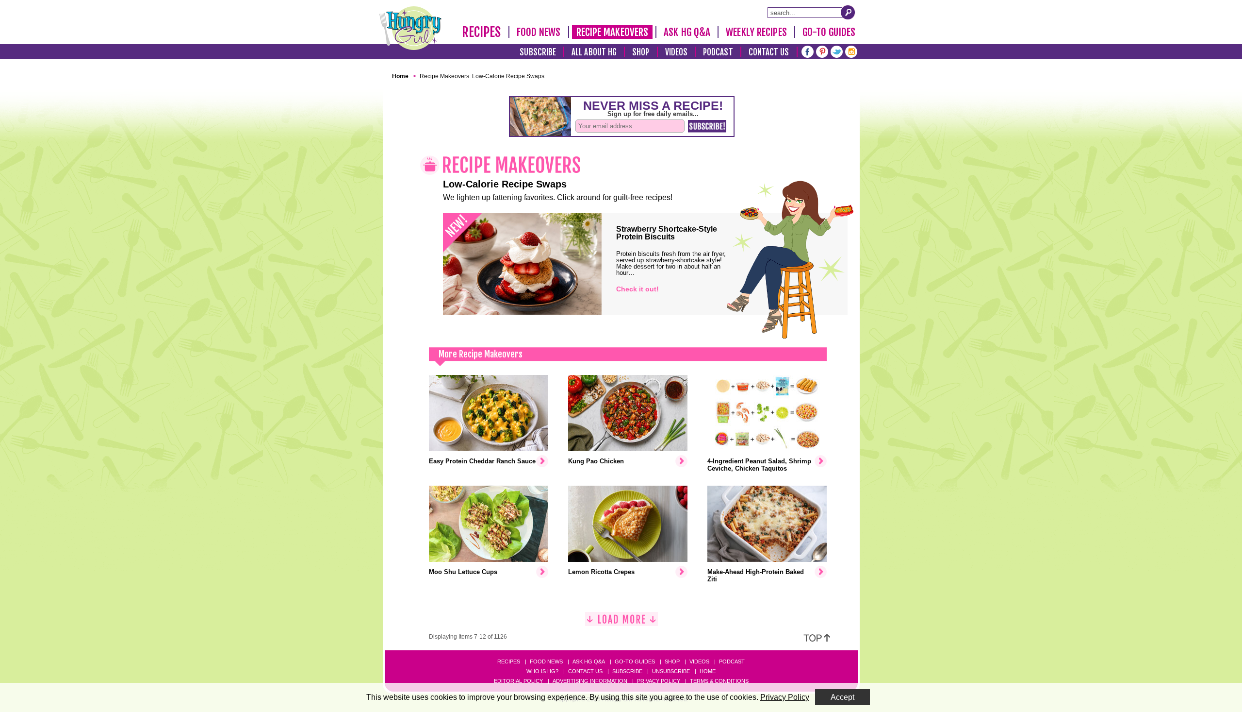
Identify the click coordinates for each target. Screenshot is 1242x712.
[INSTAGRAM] (851, 50)
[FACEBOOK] (807, 50)
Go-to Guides (635, 661)
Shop (640, 52)
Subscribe (538, 52)
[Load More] (621, 623)
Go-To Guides (828, 32)
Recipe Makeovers (612, 32)
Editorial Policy (518, 681)
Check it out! (637, 289)
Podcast (718, 52)
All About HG (594, 52)
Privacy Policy (658, 681)
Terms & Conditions (719, 681)
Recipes (481, 32)
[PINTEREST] (822, 50)
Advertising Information (590, 681)
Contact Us (769, 52)
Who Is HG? (542, 671)
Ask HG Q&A (687, 32)
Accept (842, 697)
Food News (539, 32)
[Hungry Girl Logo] (410, 28)
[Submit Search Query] (848, 12)
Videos (676, 52)
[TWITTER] (837, 50)
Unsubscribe (671, 671)
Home (708, 671)
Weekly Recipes (756, 32)
